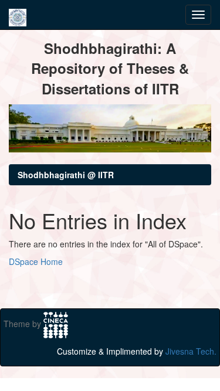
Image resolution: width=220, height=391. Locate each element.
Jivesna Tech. (190, 351)
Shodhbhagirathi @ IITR (66, 175)
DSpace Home (36, 261)
